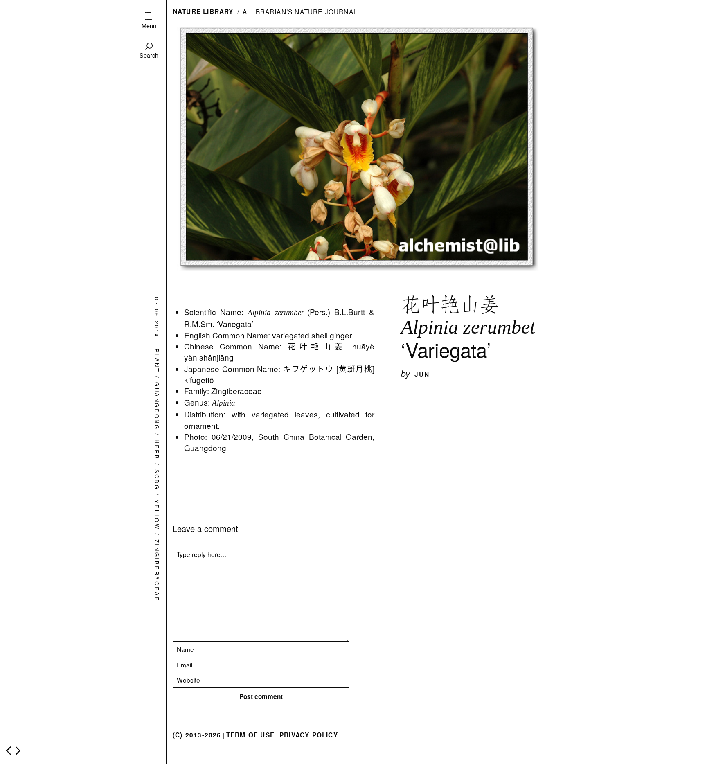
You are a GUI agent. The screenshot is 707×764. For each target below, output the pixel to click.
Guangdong (157, 406)
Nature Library (203, 11)
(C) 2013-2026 (197, 734)
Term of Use (250, 734)
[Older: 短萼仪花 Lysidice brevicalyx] (18, 751)
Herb (157, 449)
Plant (157, 361)
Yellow (157, 515)
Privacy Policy (308, 734)
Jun (422, 374)
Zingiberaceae (157, 570)
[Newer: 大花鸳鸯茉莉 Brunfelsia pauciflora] (8, 751)
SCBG (157, 479)
